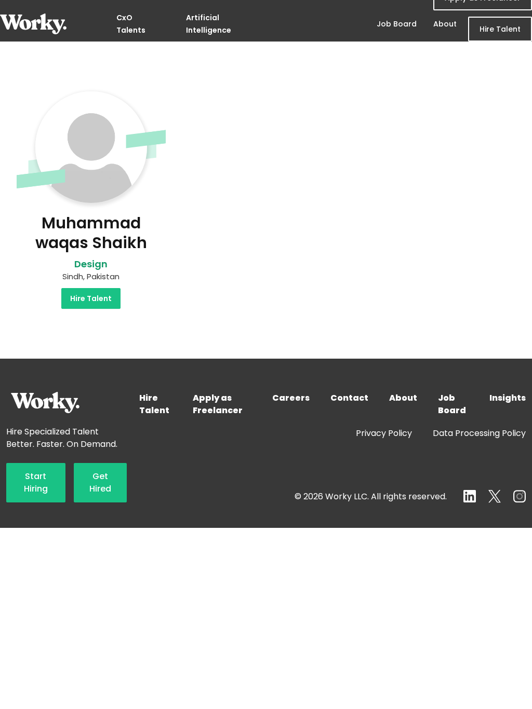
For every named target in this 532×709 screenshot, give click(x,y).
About (445, 24)
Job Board (397, 24)
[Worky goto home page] (33, 23)
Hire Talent (500, 29)
